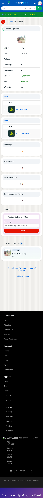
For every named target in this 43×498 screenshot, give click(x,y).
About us (7, 325)
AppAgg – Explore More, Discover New (24, 480)
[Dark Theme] (35, 3)
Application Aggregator (28, 438)
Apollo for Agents (23, 133)
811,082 (33, 14)
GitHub (9, 421)
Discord (9, 431)
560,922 (10, 463)
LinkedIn (9, 416)
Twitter (9, 426)
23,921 (10, 457)
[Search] (39, 8)
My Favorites (21, 109)
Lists (6, 97)
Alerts (8, 395)
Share (22, 231)
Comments (8, 370)
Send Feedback (10, 339)
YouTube (10, 412)
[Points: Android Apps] (5, 133)
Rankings (8, 365)
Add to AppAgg (23, 276)
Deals (6, 391)
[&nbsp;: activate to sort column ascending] (5, 103)
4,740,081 (14, 14)
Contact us (8, 330)
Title (10, 103)
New (6, 381)
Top (5, 386)
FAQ (5, 320)
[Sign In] (40, 3)
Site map (7, 334)
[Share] (3, 22)
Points (6, 121)
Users (11, 22)
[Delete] (21, 243)
